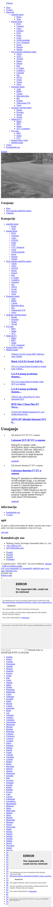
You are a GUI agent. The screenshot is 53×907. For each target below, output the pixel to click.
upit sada (4, 532)
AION (19, 54)
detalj (16, 461)
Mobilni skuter (17, 142)
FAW (18, 33)
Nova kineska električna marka (23, 52)
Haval (18, 45)
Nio (18, 75)
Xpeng (19, 82)
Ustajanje (20, 73)
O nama (9, 10)
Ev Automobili (26, 568)
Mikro (18, 122)
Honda (19, 110)
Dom (8, 7)
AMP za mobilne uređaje (12, 566)
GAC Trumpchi (22, 42)
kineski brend (16, 21)
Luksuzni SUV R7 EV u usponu (28, 440)
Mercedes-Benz (22, 96)
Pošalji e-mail (6, 575)
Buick (18, 17)
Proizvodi (10, 12)
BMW (19, 91)
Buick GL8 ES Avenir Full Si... (27, 361)
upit (12, 461)
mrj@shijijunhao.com (15, 548)
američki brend (17, 14)
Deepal (19, 63)
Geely (18, 38)
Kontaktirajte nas (13, 147)
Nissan (19, 115)
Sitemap (48, 564)
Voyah (19, 80)
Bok (18, 66)
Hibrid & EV (16, 119)
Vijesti (8, 145)
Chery (18, 28)
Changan (20, 26)
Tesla (18, 19)
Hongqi (19, 47)
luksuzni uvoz (11, 571)
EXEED (19, 31)
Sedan (18, 126)
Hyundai (20, 112)
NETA (19, 77)
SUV (18, 138)
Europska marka (18, 87)
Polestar (19, 101)
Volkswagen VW (23, 103)
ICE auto (15, 131)
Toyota (19, 117)
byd (2, 568)
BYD (18, 24)
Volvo (18, 105)
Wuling (19, 49)
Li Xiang (20, 68)
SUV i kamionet (23, 129)
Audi (18, 89)
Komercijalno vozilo (19, 140)
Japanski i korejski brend (21, 108)
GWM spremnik (23, 40)
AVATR (19, 59)
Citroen (19, 94)
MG (18, 98)
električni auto (38, 568)
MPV (18, 124)
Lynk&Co (20, 70)
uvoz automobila (12, 568)
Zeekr (18, 84)
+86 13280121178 (13, 546)
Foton (18, 35)
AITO (18, 56)
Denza (19, 61)
